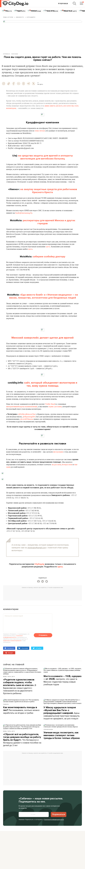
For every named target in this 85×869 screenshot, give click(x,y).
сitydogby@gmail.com (36, 547)
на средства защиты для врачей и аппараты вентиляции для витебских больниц (45, 157)
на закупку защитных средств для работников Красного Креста (48, 191)
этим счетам (40, 131)
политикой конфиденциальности (12, 636)
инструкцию (58, 452)
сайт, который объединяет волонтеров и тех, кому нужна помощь (50, 384)
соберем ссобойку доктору (48, 256)
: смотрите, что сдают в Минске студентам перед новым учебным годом (62, 680)
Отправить (43, 635)
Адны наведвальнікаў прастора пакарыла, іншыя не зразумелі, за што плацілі (62, 713)
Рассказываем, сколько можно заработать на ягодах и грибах (21, 710)
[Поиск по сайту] (74, 3)
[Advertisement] (42, 593)
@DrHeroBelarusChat (27, 414)
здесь (48, 247)
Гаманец (6, 704)
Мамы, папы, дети (9, 676)
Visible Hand (50, 404)
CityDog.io (6, 54)
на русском (56, 465)
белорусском (67, 465)
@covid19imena (26, 419)
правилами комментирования (12, 640)
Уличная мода (48, 729)
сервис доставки (55, 407)
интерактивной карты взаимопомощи (21, 407)
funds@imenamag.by (23, 213)
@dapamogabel (29, 417)
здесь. (60, 567)
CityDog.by (39, 564)
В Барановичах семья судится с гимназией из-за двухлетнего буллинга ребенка (19, 686)
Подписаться (58, 814)
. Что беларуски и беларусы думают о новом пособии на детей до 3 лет (22, 740)
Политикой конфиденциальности (54, 819)
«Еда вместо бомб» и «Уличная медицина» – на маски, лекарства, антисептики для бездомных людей (43, 296)
